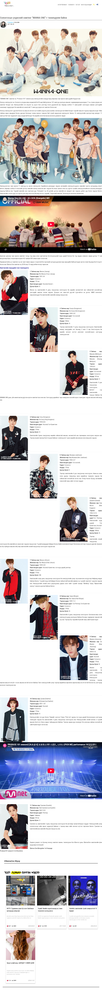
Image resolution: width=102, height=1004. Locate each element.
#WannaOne (9, 861)
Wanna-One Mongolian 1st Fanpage (41, 848)
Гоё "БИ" (78, 4)
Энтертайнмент (62, 4)
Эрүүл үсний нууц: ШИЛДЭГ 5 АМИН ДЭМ (20, 963)
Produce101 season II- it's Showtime (11, 851)
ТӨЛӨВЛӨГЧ (71, 4)
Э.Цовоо (10, 22)
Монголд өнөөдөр (86, 4)
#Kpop (17, 861)
